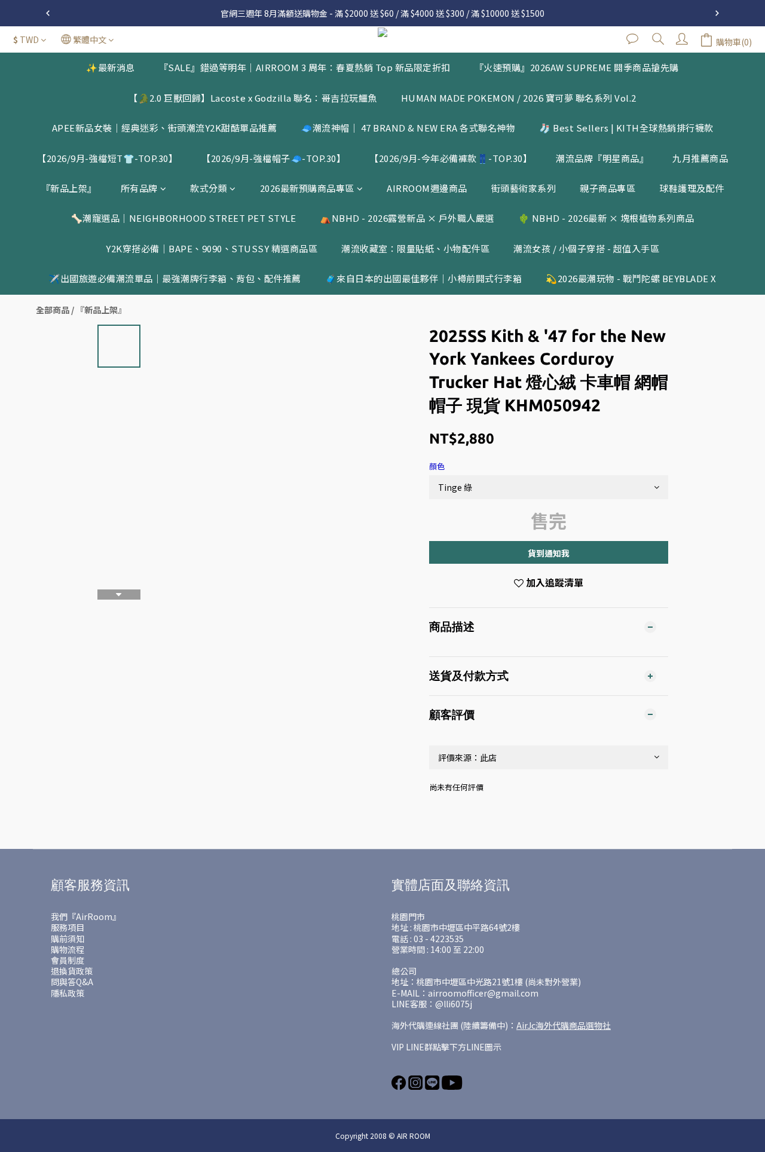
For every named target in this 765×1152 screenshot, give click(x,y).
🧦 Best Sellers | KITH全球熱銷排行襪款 (626, 127)
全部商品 (52, 310)
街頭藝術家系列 (523, 188)
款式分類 (208, 188)
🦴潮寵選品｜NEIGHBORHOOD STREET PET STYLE (183, 218)
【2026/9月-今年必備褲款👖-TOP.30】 (450, 158)
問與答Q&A (72, 982)
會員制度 (67, 960)
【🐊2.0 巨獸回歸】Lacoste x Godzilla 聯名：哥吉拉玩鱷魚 (252, 97)
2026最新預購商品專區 (307, 188)
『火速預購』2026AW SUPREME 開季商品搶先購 (577, 67)
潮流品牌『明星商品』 (602, 158)
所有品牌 (139, 188)
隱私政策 (67, 993)
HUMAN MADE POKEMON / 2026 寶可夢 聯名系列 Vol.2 (519, 97)
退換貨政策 (72, 971)
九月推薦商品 (700, 158)
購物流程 (67, 949)
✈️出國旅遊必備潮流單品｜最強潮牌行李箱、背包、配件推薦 (174, 278)
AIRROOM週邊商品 (427, 188)
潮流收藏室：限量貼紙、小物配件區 (415, 248)
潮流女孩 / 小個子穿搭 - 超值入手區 (586, 248)
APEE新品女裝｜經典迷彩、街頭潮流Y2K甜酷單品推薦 (164, 127)
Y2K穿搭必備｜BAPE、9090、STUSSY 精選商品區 (211, 248)
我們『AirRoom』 (86, 916)
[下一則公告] (717, 13)
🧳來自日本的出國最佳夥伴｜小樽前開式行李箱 (423, 278)
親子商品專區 (607, 188)
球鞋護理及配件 (691, 188)
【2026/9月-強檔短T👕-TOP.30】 (107, 158)
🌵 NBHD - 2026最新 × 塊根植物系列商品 (606, 218)
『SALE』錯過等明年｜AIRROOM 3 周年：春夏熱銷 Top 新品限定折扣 (305, 67)
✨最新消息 (110, 67)
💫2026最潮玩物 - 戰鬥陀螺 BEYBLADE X (631, 278)
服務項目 (67, 927)
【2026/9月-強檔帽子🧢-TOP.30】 (273, 158)
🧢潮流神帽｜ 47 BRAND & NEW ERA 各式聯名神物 (408, 127)
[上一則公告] (47, 13)
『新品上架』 (69, 188)
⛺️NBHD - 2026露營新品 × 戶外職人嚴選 (407, 218)
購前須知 (67, 939)
